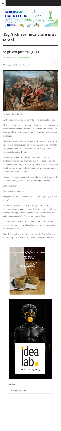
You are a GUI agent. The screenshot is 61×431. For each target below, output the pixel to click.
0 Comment (25, 65)
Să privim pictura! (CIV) (21, 52)
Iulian (8, 58)
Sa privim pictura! (22, 58)
